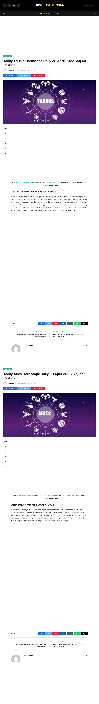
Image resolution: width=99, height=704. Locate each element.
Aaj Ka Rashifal (53, 182)
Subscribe (88, 5)
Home (40, 13)
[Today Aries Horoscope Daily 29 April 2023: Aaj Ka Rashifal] (49, 415)
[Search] (95, 13)
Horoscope (8, 56)
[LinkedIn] (5, 143)
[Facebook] (5, 133)
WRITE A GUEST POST (52, 13)
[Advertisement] (49, 33)
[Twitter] (5, 138)
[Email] (5, 153)
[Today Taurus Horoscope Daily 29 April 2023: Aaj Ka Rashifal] (49, 102)
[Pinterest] (5, 148)
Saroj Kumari (12, 70)
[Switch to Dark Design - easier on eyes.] (92, 13)
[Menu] (4, 13)
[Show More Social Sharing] (47, 75)
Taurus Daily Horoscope (25, 182)
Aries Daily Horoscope (25, 496)
